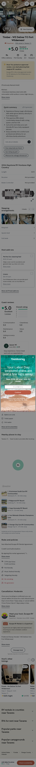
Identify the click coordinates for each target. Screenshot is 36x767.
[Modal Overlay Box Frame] (18, 383)
